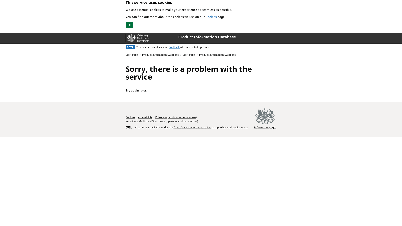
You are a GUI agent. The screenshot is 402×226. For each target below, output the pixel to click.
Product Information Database (207, 37)
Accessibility (145, 117)
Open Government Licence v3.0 (192, 127)
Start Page (132, 54)
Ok (129, 25)
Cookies (211, 17)
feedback (174, 47)
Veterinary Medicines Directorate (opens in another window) (162, 121)
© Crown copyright (265, 127)
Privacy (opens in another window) (176, 117)
